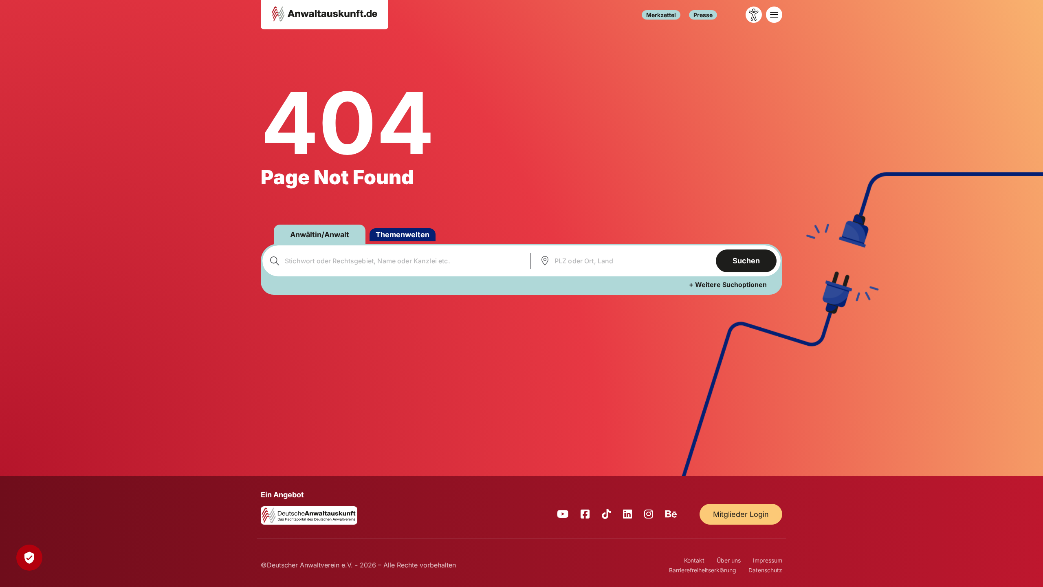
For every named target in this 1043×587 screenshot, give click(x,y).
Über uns (729, 560)
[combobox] (395, 261)
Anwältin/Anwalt (319, 234)
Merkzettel (661, 14)
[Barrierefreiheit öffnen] (754, 15)
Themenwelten (402, 234)
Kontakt (694, 560)
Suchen (746, 260)
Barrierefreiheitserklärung (702, 570)
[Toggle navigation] (774, 15)
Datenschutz (765, 570)
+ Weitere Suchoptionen (728, 284)
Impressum (767, 560)
